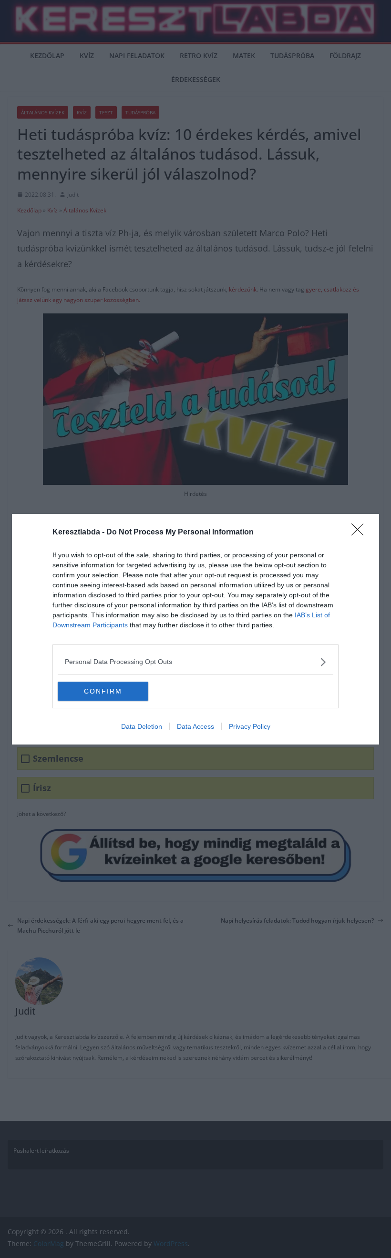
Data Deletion (141, 726)
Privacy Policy (249, 726)
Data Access (195, 726)
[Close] (360, 532)
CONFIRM (103, 691)
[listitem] (195, 662)
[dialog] (195, 629)
